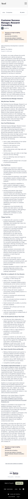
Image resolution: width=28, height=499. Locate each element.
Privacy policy (11, 476)
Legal (18, 496)
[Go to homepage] (3, 3)
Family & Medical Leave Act (11, 398)
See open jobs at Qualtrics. (11, 36)
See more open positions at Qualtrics (14, 463)
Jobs (16, 489)
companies (9, 12)
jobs (3, 12)
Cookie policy (17, 476)
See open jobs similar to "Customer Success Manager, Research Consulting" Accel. (14, 39)
